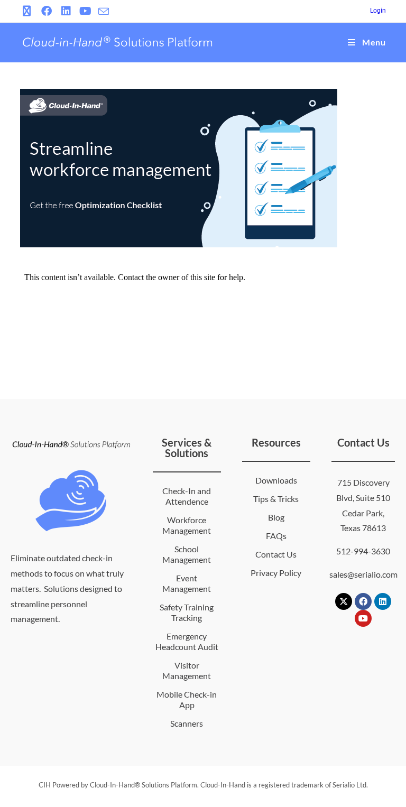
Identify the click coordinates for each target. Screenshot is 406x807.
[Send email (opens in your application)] (103, 11)
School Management (186, 554)
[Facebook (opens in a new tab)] (46, 11)
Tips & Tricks (276, 499)
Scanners (186, 723)
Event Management (186, 583)
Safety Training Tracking (187, 612)
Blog (276, 517)
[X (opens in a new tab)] (28, 11)
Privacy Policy (276, 573)
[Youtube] (363, 618)
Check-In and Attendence (186, 496)
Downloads (276, 480)
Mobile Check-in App (186, 699)
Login (378, 10)
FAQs (276, 536)
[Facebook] (363, 601)
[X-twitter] (343, 601)
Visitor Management (186, 670)
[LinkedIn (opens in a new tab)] (66, 11)
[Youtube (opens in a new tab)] (85, 11)
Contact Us (276, 554)
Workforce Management (186, 525)
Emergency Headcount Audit (186, 641)
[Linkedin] (382, 601)
